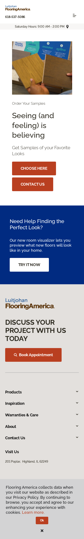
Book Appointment (36, 355)
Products (13, 392)
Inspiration (15, 403)
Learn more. (33, 512)
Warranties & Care (21, 415)
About (10, 426)
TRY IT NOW (29, 264)
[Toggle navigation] (74, 15)
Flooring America (17, 36)
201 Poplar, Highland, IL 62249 (26, 461)
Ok (42, 520)
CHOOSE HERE (34, 168)
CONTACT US (33, 184)
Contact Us (15, 438)
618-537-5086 (15, 17)
